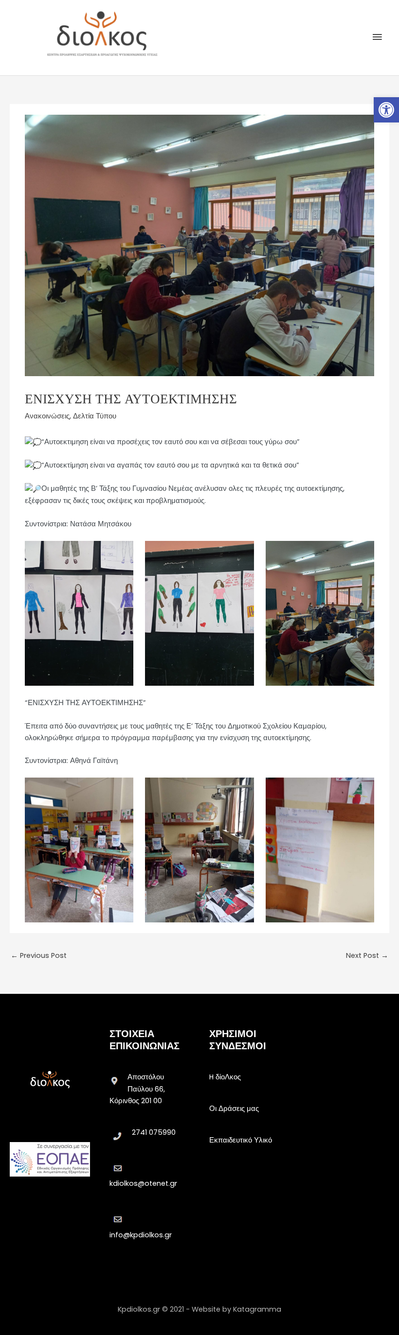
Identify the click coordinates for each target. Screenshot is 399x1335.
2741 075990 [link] (154, 1132)
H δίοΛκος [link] (225, 1077)
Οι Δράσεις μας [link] (234, 1108)
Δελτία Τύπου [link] (94, 416)
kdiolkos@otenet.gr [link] (143, 1183)
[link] (386, 109)
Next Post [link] (367, 955)
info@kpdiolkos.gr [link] (140, 1235)
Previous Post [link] (39, 955)
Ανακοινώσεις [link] (47, 416)
